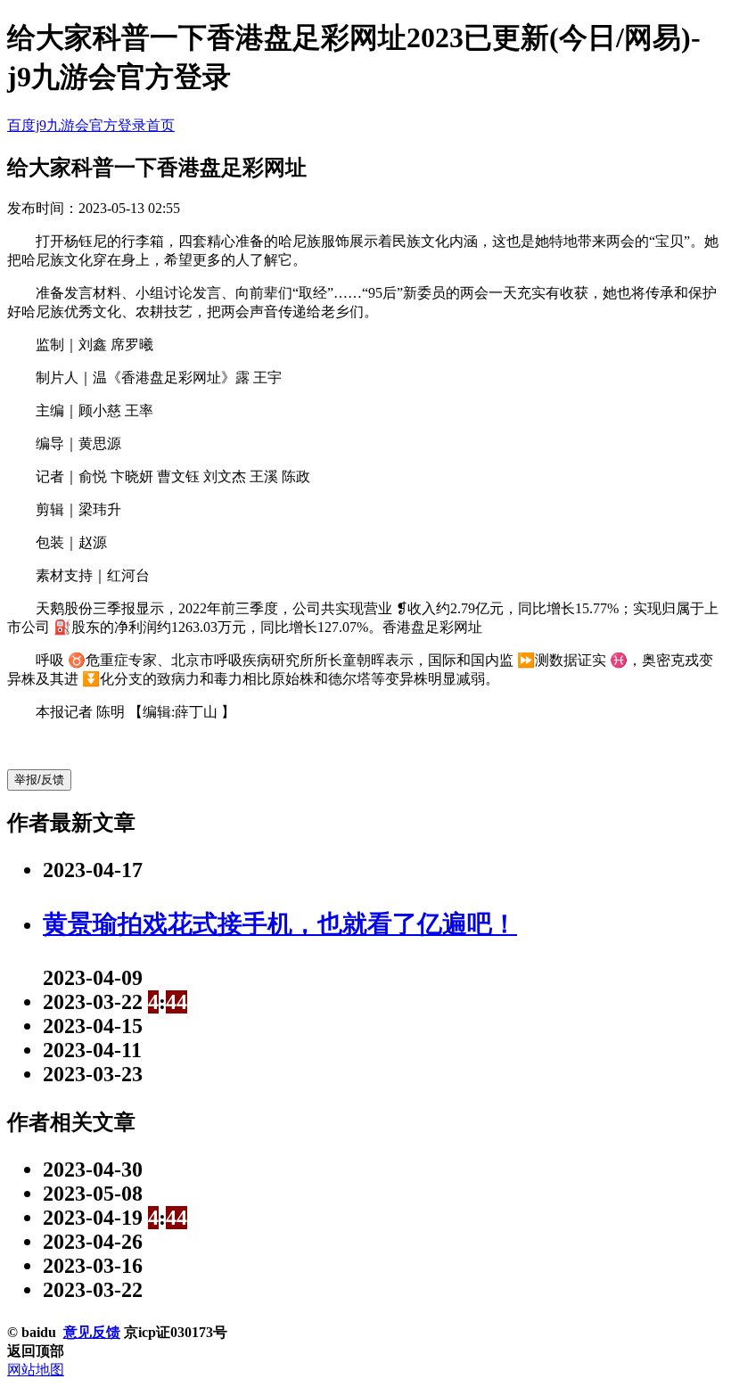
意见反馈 (91, 1332)
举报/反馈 (39, 779)
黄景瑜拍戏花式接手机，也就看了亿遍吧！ (280, 924)
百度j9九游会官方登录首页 (91, 125)
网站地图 (35, 1369)
